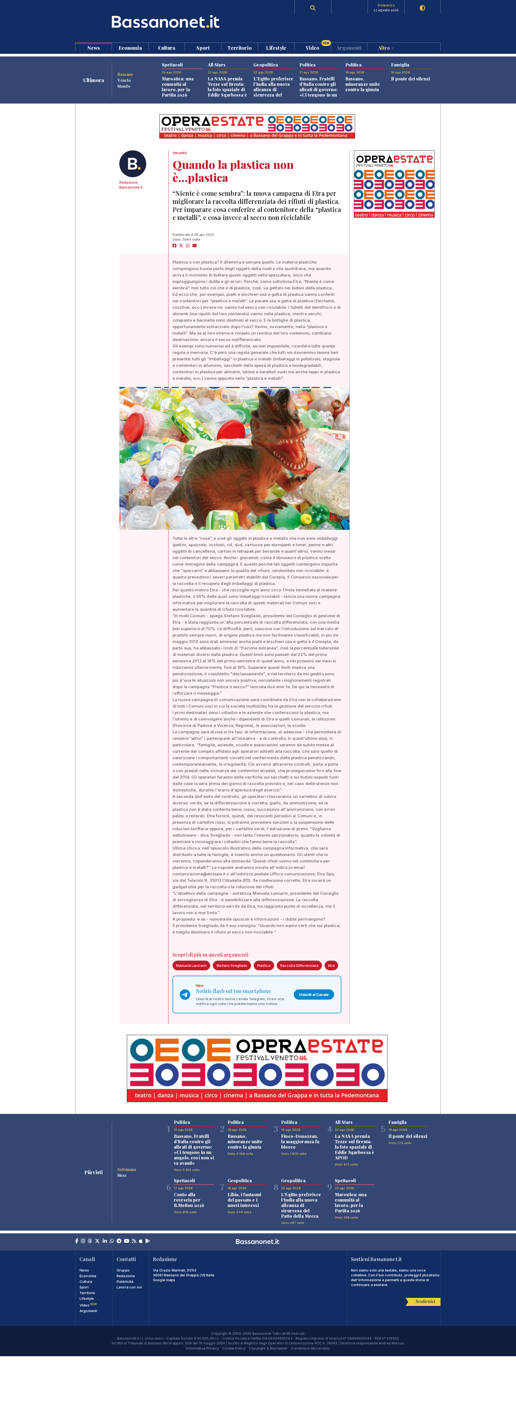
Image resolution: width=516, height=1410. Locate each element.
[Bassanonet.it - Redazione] (132, 163)
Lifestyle (276, 47)
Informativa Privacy (202, 1348)
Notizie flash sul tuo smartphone (233, 991)
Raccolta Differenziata (299, 965)
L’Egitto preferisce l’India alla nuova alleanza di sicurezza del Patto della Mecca (273, 89)
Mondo (123, 86)
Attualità (180, 153)
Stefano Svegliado (231, 965)
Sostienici (425, 1301)
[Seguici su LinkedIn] (105, 1241)
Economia (130, 47)
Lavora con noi (129, 1287)
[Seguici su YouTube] (126, 1241)
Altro (384, 47)
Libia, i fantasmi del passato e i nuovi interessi (244, 1200)
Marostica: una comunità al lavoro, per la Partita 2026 (178, 87)
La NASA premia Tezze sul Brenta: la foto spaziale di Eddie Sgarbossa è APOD (227, 89)
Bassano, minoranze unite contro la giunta (362, 84)
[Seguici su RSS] (134, 1241)
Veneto (124, 80)
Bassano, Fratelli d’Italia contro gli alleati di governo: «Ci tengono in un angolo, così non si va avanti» (319, 92)
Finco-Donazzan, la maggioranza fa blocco (300, 1141)
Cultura (166, 47)
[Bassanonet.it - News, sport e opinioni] (166, 21)
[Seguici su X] (97, 1241)
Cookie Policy (233, 1348)
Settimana (126, 1169)
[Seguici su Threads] (90, 1241)
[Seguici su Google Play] (147, 1241)
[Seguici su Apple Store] (141, 1241)
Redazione (126, 1276)
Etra (331, 965)
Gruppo (123, 1270)
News (93, 47)
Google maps (164, 1280)
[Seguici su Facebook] (76, 1241)
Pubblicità (125, 1281)
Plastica (264, 965)
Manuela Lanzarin (191, 965)
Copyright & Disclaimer (268, 1348)
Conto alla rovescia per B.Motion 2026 (189, 1200)
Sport (203, 47)
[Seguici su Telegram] (119, 1241)
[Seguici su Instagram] (83, 1241)
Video (317, 46)
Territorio (239, 47)
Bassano (125, 74)
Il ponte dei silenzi (410, 78)
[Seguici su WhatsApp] (112, 1241)
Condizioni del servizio (310, 1348)
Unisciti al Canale (314, 994)
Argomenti (348, 47)
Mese (122, 1175)
